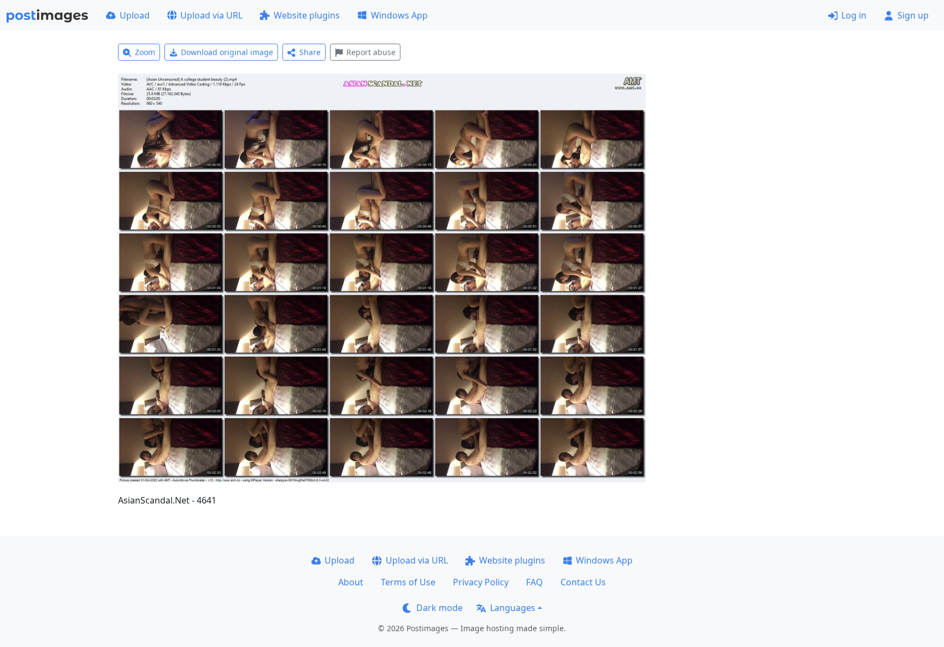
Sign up (913, 15)
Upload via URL (211, 15)
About (350, 582)
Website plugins (307, 15)
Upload (135, 15)
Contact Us (583, 582)
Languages (512, 608)
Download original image (227, 52)
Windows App (399, 15)
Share (310, 52)
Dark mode (439, 608)
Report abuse (371, 52)
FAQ (534, 582)
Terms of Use (408, 582)
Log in (853, 15)
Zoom (145, 52)
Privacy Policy (481, 582)
